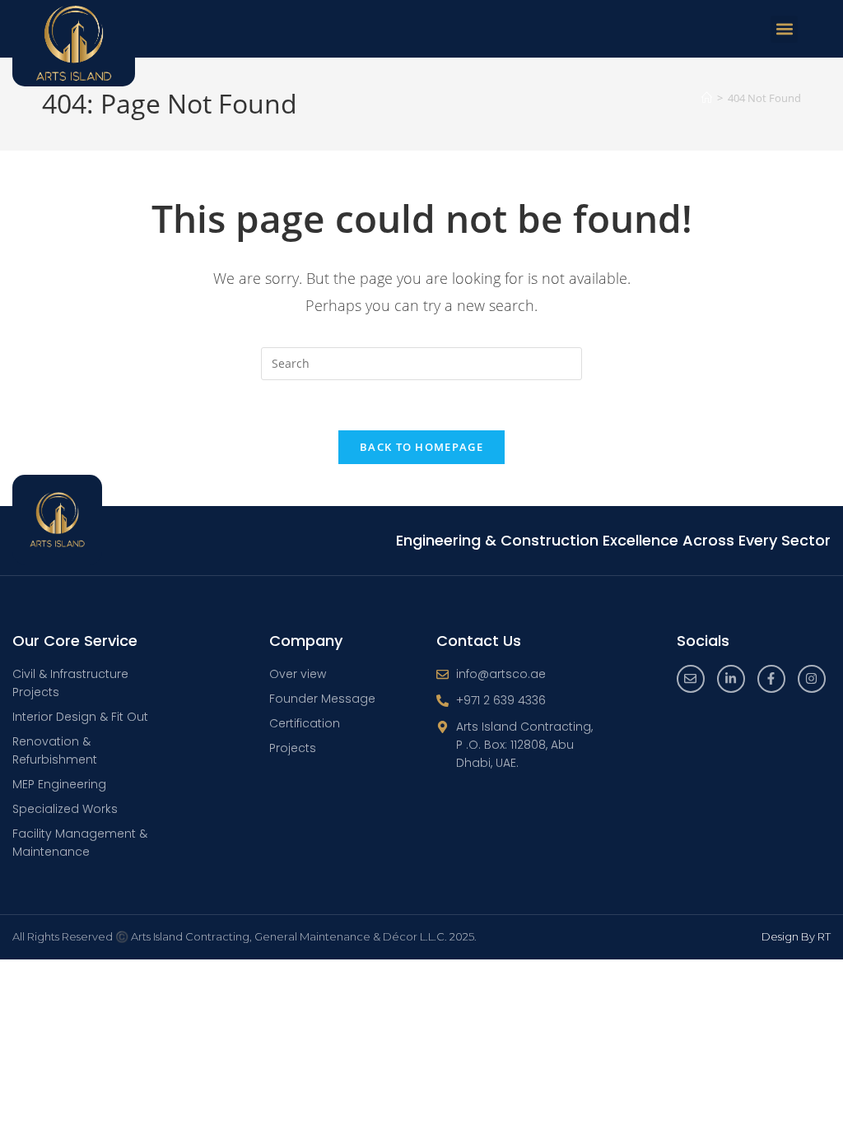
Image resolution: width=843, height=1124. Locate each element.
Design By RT (796, 936)
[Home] (706, 98)
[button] (784, 29)
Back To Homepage (421, 446)
